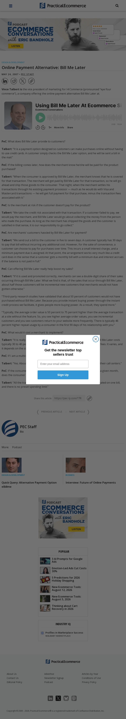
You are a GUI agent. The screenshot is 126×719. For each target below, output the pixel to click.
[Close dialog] (96, 339)
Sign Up (63, 375)
